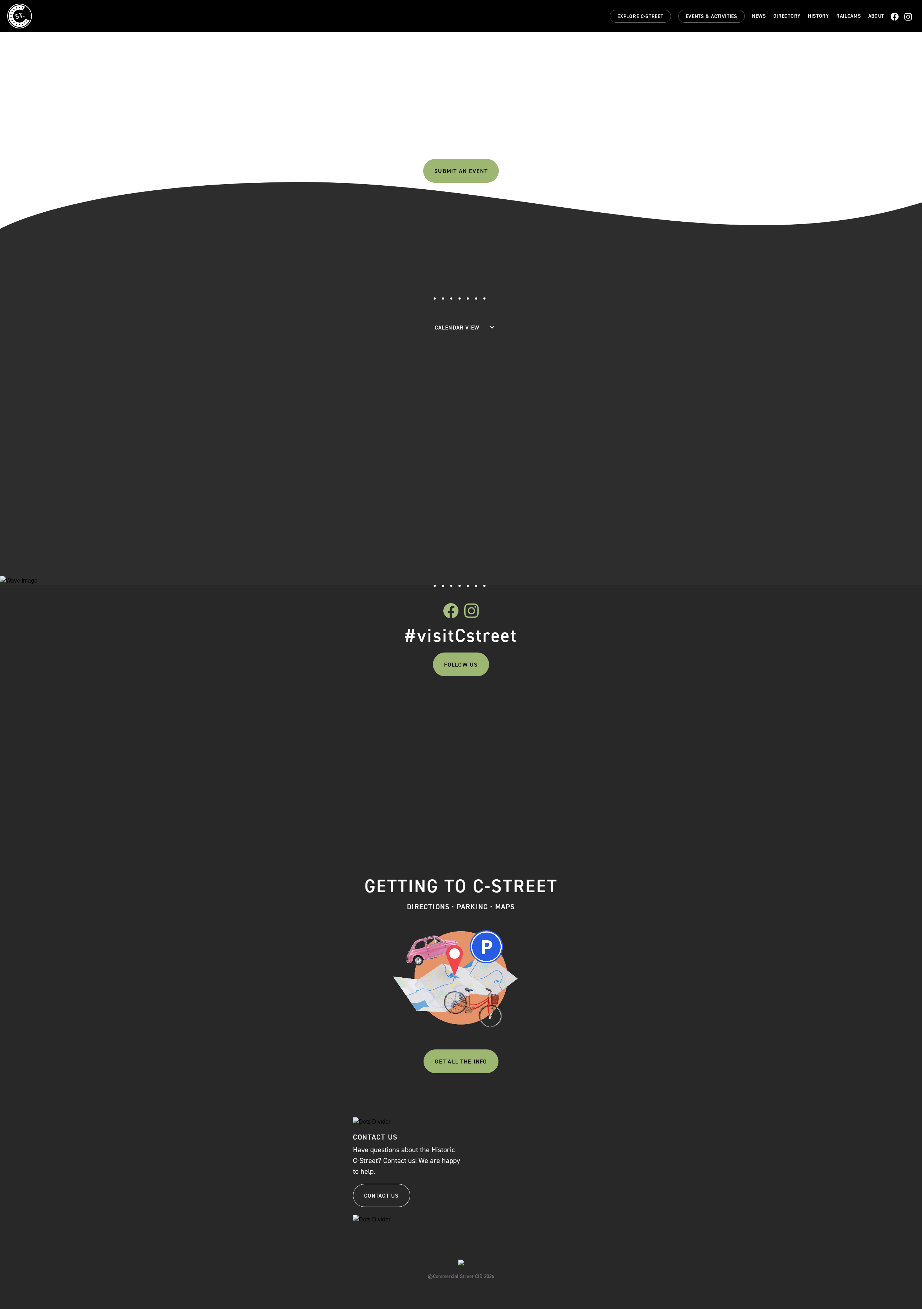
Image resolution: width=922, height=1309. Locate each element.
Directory (787, 16)
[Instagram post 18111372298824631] (512, 703)
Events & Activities (711, 16)
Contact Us (381, 1195)
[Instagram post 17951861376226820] (614, 703)
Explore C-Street (640, 16)
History (818, 16)
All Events (428, 148)
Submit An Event (461, 171)
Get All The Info (461, 1061)
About (876, 16)
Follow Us (461, 664)
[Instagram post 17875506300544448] (308, 703)
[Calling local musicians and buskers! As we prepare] (410, 760)
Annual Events (485, 148)
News (759, 16)
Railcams (848, 16)
